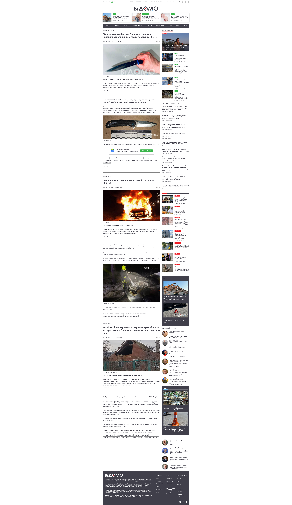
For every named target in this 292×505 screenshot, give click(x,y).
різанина (105, 158)
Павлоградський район (148, 430)
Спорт (158, 492)
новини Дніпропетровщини (134, 160)
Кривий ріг (138, 1)
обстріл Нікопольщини (116, 430)
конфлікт (139, 158)
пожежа (105, 314)
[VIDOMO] (146, 8)
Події (109, 176)
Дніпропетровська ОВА (151, 437)
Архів (185, 25)
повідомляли (113, 144)
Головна (107, 25)
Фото (170, 25)
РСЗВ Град (133, 432)
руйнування (119, 435)
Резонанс (169, 478)
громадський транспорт (128, 158)
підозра (155, 160)
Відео (178, 25)
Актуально (169, 481)
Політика (158, 481)
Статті (125, 25)
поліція (122, 160)
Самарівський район (109, 432)
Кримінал (111, 30)
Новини (117, 25)
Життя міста (159, 484)
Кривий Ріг (120, 432)
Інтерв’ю (169, 484)
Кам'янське (152, 1)
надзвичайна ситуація (139, 314)
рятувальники (119, 314)
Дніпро (132, 1)
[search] (179, 2)
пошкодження (128, 435)
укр (112, 1)
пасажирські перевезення (111, 160)
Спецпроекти (160, 25)
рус (115, 1)
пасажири (147, 158)
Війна (109, 323)
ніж (111, 158)
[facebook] (185, 2)
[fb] (156, 41)
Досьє (150, 25)
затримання (148, 160)
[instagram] (182, 2)
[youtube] (188, 2)
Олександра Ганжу (123, 385)
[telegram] (159, 41)
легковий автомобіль (109, 316)
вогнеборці (128, 314)
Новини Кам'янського (131, 316)
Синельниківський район (132, 430)
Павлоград (159, 1)
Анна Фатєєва (119, 41)
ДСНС (111, 314)
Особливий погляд (137, 25)
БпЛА (127, 432)
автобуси (116, 158)
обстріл (105, 430)
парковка (120, 316)
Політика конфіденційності (182, 495)
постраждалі (107, 162)
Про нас (179, 491)
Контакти (180, 489)
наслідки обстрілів (108, 435)
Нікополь (144, 1)
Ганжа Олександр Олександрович (132, 437)
